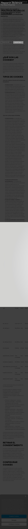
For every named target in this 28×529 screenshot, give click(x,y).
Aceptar (18, 42)
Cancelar (5, 42)
